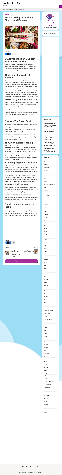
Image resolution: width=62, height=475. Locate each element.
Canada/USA (47, 195)
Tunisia (45, 370)
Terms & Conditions (35, 466)
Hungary (46, 251)
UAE (45, 375)
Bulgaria (45, 190)
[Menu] (60, 6)
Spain (45, 356)
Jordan (45, 271)
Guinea (45, 245)
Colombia (46, 204)
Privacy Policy (25, 466)
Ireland (45, 262)
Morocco (46, 299)
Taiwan (45, 361)
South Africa (46, 350)
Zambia (45, 412)
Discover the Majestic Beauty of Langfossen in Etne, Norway (49, 131)
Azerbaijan (46, 176)
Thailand (46, 367)
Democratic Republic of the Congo (50, 210)
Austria (45, 173)
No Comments (9, 23)
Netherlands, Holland (48, 310)
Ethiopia (45, 222)
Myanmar (46, 305)
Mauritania (46, 288)
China (45, 201)
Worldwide (46, 409)
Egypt (45, 220)
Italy (45, 265)
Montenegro (46, 296)
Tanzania (46, 364)
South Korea (46, 353)
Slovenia (46, 344)
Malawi (45, 282)
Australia (46, 170)
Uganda (45, 378)
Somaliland (46, 347)
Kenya (45, 273)
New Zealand (47, 313)
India (45, 256)
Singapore (46, 341)
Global (45, 239)
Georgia (45, 231)
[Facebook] (6, 54)
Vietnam (45, 401)
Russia (45, 336)
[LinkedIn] (10, 54)
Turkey (7, 14)
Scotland (46, 339)
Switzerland (46, 358)
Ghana (45, 237)
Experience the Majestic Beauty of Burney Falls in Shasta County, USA (50, 125)
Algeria (45, 161)
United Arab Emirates (48, 381)
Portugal (46, 330)
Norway (45, 322)
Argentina (46, 164)
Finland (45, 225)
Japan (45, 268)
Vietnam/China (47, 404)
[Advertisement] (21, 227)
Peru (45, 324)
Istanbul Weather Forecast (50, 33)
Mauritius (46, 290)
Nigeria (45, 316)
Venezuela (46, 398)
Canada (45, 193)
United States (47, 387)
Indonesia (46, 259)
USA (45, 390)
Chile (45, 198)
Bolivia (45, 181)
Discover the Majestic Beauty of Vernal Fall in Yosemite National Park (49, 144)
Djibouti (45, 217)
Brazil (45, 187)
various (45, 392)
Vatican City (46, 395)
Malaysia (46, 285)
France (45, 228)
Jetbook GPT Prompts (31, 459)
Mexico (45, 293)
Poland (45, 327)
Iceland (45, 254)
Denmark (46, 214)
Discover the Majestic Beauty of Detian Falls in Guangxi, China (50, 138)
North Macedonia (47, 319)
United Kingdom (47, 384)
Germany (46, 234)
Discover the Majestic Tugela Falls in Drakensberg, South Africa (50, 150)
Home (4, 9)
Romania (46, 333)
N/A (44, 307)
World (45, 407)
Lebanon (46, 279)
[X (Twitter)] (8, 54)
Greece (45, 242)
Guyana (45, 248)
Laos (45, 276)
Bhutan (45, 178)
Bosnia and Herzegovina (49, 184)
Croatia (45, 207)
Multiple (45, 302)
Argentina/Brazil (47, 167)
